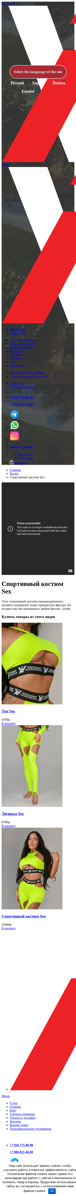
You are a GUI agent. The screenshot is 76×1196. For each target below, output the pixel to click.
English (38, 83)
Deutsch (59, 83)
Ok (52, 1191)
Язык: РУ (8, 3)
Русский (17, 83)
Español (28, 91)
